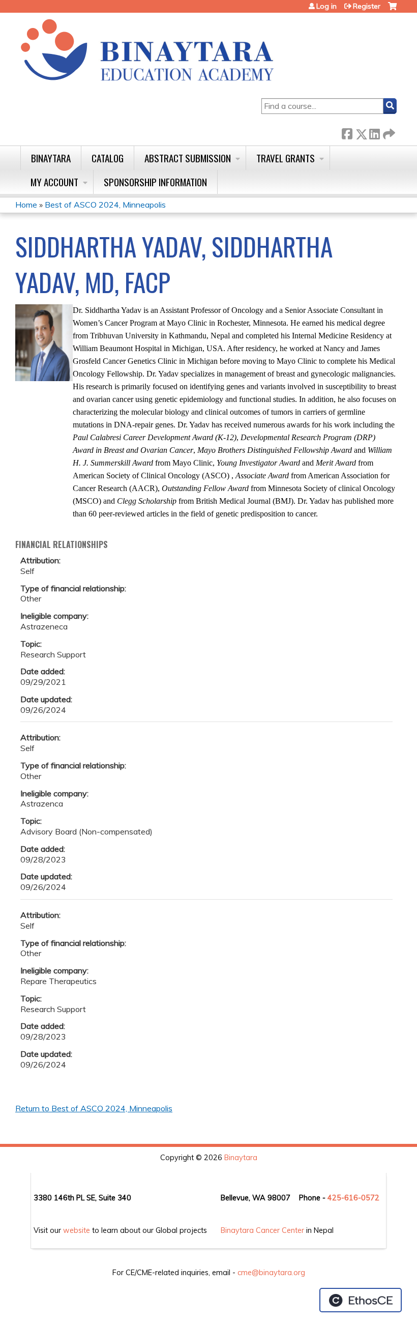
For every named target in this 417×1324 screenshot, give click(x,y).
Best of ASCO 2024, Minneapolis (105, 204)
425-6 (338, 1197)
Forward (388, 132)
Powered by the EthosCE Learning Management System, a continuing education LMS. (360, 1300)
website (76, 1230)
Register (366, 6)
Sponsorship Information (155, 182)
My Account (54, 182)
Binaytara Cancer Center (262, 1230)
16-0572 (364, 1197)
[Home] (147, 51)
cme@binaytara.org (271, 1272)
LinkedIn (374, 132)
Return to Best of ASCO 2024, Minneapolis (93, 1108)
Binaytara (51, 158)
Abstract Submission (187, 158)
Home (26, 204)
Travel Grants (285, 158)
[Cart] (392, 10)
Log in (326, 6)
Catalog (108, 158)
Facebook (347, 132)
